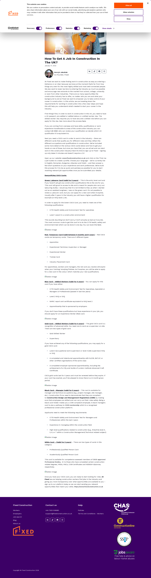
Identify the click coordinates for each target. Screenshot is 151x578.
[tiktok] (94, 71)
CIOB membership (72, 405)
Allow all (129, 5)
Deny (128, 19)
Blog (14, 520)
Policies (81, 510)
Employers (17, 514)
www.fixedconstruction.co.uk (73, 158)
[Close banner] (148, 3)
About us (16, 523)
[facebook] (99, 71)
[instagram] (104, 71)
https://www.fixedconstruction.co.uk (88, 487)
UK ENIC (54, 131)
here (84, 121)
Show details (107, 28)
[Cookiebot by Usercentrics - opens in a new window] (13, 28)
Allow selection (128, 12)
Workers (16, 510)
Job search (17, 517)
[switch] (59, 28)
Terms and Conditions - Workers (91, 514)
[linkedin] (89, 71)
